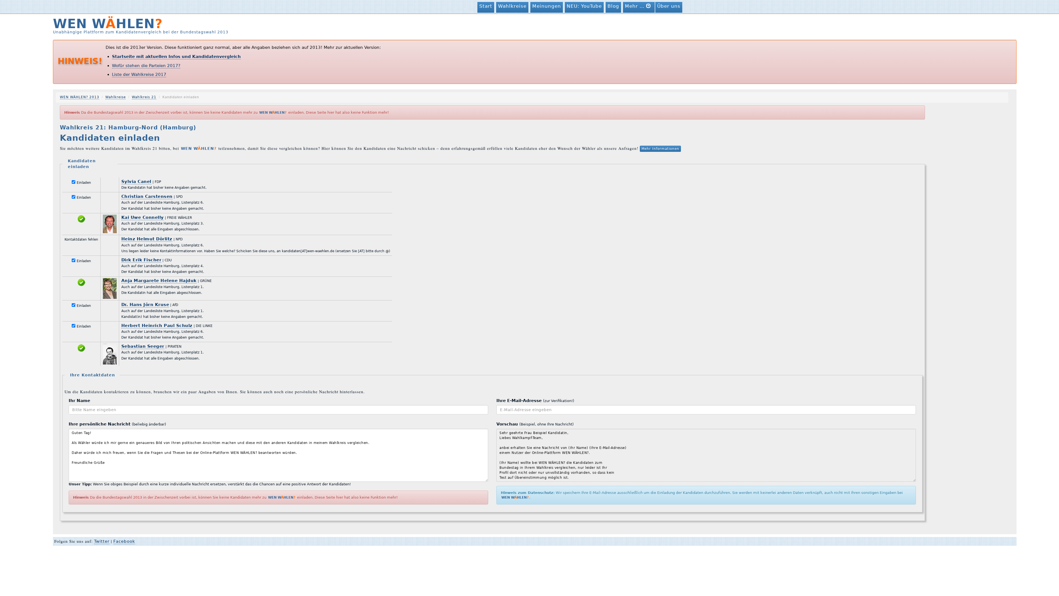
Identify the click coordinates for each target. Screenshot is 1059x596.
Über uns (668, 6)
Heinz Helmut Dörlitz (146, 238)
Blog (613, 6)
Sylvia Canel (136, 181)
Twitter (101, 541)
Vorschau (535, 424)
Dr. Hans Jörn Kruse (145, 304)
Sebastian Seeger (142, 346)
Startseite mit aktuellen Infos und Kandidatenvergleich (176, 56)
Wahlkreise (512, 6)
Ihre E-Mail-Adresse (535, 400)
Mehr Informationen (660, 149)
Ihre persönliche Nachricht (117, 424)
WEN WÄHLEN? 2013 (79, 97)
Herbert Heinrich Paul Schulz (156, 325)
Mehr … (635, 6)
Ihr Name (79, 400)
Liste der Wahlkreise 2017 (139, 74)
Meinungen (546, 6)
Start (485, 6)
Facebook (124, 541)
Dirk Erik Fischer (141, 259)
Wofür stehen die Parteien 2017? (146, 65)
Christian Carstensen (147, 196)
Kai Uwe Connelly (142, 217)
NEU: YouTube (584, 6)
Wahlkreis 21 (144, 97)
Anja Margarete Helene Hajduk (159, 280)
